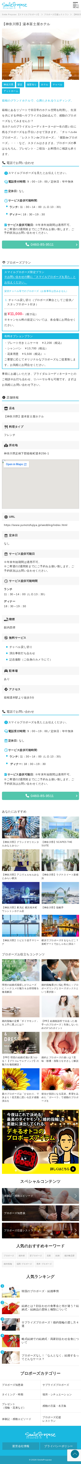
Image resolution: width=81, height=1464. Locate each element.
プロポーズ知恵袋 (14, 1213)
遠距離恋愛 (69, 1256)
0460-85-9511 (42, 244)
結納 (57, 1256)
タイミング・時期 (12, 1394)
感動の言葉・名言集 (54, 1405)
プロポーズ (9, 1256)
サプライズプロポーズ (55, 1384)
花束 (49, 1256)
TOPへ (75, 1454)
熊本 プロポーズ (44, 1264)
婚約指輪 (8, 1264)
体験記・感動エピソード (18, 1195)
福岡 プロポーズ (24, 1264)
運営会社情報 (20, 1446)
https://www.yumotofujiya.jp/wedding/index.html (35, 525)
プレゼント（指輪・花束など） (14, 1406)
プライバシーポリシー (58, 1446)
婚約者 (22, 1256)
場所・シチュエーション (57, 1394)
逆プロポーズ (36, 1256)
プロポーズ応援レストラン (20, 1230)
